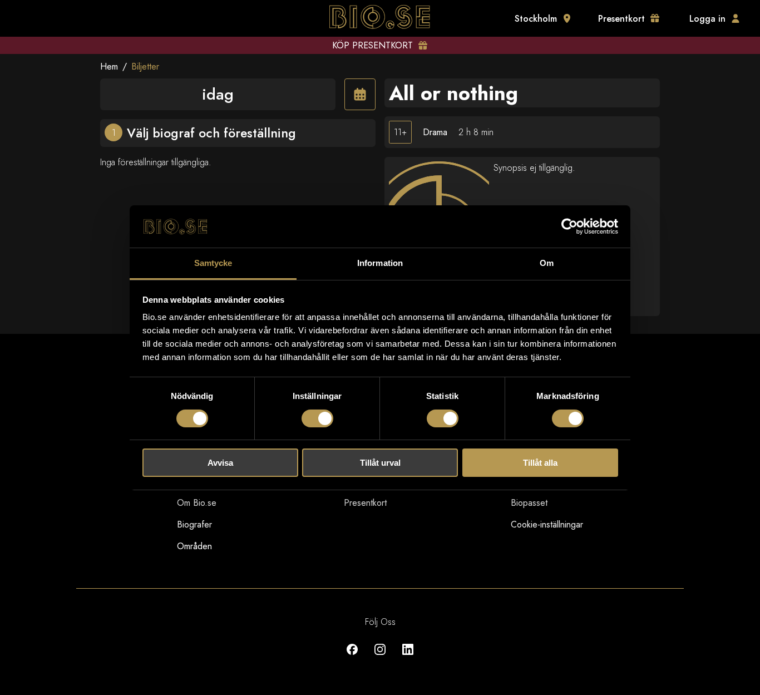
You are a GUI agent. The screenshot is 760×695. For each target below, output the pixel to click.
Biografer (194, 524)
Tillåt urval (380, 462)
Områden (194, 546)
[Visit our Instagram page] (380, 657)
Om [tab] (547, 263)
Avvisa (220, 462)
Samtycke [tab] (213, 263)
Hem (109, 66)
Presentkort (365, 502)
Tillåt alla (540, 462)
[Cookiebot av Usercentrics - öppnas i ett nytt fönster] (569, 226)
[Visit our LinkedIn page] (407, 657)
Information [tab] (380, 263)
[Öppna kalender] (360, 94)
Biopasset (529, 502)
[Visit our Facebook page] (352, 657)
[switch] (317, 418)
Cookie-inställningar (547, 524)
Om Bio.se (196, 502)
